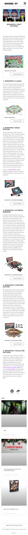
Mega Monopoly (10, 117)
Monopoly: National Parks (13, 340)
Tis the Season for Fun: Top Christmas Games (12, 469)
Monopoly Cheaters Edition (13, 275)
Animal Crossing (7, 367)
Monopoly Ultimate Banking (14, 200)
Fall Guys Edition (11, 369)
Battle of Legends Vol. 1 (11, 509)
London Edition (12, 169)
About (7, 525)
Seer (5, 430)
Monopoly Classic (10, 71)
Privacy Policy (18, 525)
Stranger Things (16, 367)
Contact (12, 525)
